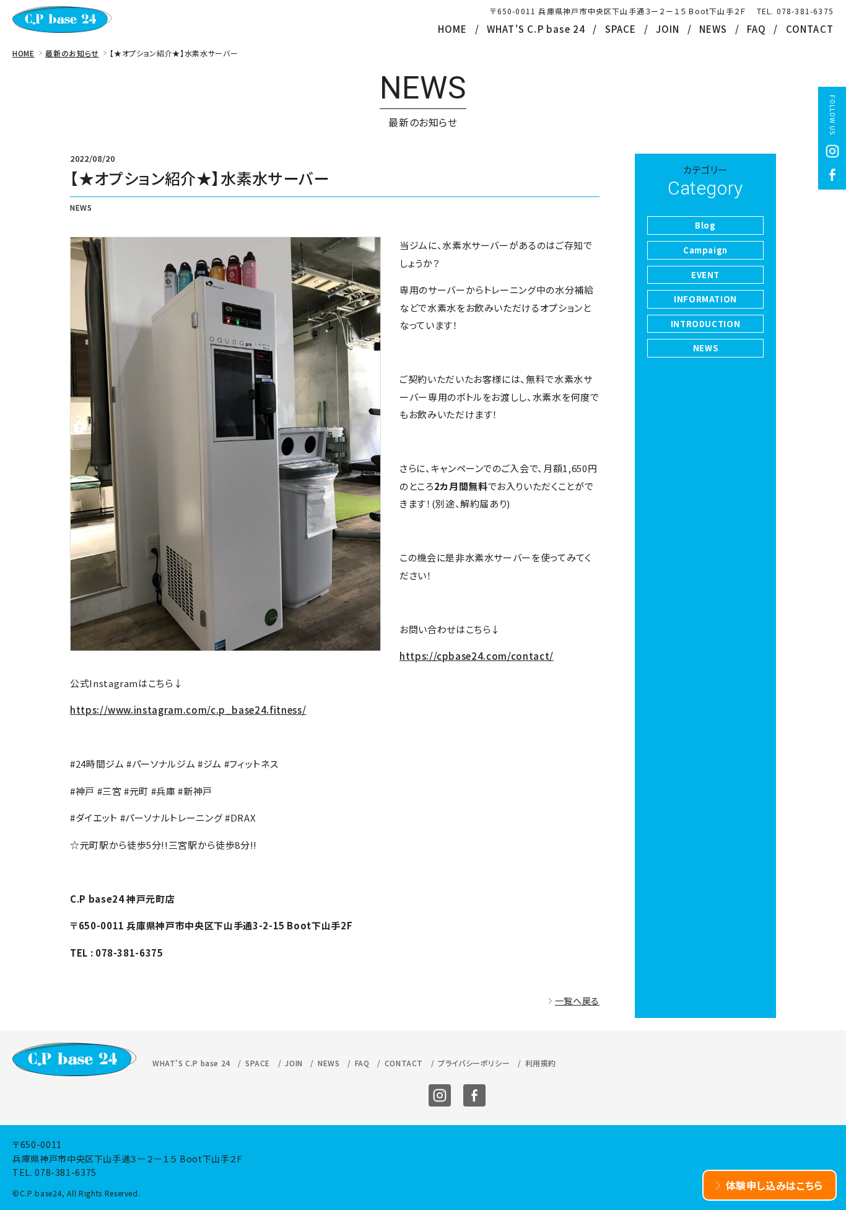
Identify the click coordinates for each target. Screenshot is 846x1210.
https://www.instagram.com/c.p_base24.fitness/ (188, 709)
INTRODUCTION (706, 324)
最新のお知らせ (72, 53)
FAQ (757, 28)
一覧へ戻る (577, 1000)
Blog (705, 225)
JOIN (668, 28)
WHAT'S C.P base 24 (536, 28)
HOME (453, 28)
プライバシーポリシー (474, 1063)
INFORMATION (705, 299)
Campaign (705, 250)
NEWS (713, 28)
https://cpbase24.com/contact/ (476, 655)
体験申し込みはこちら (775, 1185)
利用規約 (540, 1063)
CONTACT (810, 28)
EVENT (705, 275)
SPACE (620, 28)
